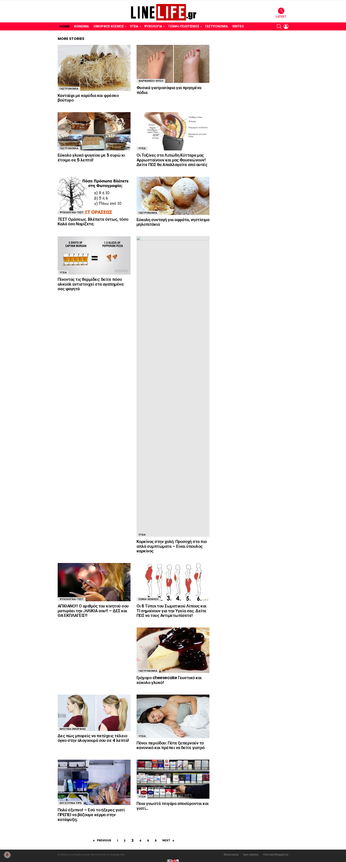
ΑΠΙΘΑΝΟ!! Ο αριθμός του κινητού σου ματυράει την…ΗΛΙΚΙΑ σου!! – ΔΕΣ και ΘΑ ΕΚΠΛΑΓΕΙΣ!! (93, 610)
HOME (64, 26)
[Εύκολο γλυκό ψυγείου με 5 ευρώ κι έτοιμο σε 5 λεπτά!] (94, 131)
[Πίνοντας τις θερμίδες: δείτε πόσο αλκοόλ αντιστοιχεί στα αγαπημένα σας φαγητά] (94, 255)
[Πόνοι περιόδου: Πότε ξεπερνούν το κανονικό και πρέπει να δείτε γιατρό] (173, 716)
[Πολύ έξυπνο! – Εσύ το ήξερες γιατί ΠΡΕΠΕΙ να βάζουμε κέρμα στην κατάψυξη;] (94, 782)
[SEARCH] (279, 26)
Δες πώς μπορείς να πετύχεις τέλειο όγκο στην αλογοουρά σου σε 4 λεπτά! (93, 738)
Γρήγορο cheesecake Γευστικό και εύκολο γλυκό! (169, 680)
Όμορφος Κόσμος (109, 26)
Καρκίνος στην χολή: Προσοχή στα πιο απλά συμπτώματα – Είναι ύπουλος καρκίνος (172, 546)
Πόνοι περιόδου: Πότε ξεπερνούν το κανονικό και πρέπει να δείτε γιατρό (171, 745)
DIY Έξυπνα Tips (71, 803)
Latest (281, 16)
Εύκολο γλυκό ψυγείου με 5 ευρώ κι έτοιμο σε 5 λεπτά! (91, 157)
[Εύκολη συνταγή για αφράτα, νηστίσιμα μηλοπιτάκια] (173, 196)
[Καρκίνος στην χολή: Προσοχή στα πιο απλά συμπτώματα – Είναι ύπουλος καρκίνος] (173, 386)
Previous (104, 840)
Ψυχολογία (153, 26)
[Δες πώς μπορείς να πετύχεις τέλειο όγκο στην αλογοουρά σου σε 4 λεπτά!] (94, 713)
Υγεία (134, 26)
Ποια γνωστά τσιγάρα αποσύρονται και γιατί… (173, 806)
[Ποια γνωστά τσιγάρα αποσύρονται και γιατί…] (173, 779)
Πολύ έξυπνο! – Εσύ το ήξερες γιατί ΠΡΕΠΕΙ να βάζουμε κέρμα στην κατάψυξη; (91, 814)
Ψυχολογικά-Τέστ (71, 212)
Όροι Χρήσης (250, 854)
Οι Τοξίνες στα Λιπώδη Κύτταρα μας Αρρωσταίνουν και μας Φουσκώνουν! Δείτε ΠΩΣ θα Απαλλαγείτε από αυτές (172, 159)
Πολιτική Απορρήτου (275, 854)
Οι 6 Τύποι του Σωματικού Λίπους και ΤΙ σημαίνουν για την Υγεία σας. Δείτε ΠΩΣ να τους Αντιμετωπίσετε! (171, 610)
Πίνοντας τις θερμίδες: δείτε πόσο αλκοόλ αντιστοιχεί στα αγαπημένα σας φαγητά (90, 284)
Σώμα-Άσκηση (148, 599)
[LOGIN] (286, 26)
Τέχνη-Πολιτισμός (183, 26)
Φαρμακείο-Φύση (151, 81)
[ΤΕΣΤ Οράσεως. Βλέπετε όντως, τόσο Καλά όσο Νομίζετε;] (94, 195)
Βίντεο (238, 26)
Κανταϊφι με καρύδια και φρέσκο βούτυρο (88, 98)
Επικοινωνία (231, 854)
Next (166, 840)
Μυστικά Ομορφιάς (73, 729)
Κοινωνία (81, 26)
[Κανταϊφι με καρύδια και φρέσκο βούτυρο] (94, 68)
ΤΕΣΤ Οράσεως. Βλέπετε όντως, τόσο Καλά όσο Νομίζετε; (93, 221)
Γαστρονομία (216, 26)
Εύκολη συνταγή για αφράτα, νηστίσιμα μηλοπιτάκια (173, 222)
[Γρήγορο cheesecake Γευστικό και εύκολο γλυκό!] (173, 650)
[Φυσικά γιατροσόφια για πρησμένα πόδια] (173, 64)
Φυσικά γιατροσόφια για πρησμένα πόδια (169, 90)
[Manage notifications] (7, 855)
